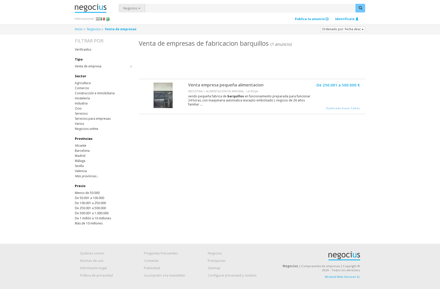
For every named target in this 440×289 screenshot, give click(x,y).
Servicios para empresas (93, 118)
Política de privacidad (96, 275)
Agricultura (83, 83)
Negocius (96, 8)
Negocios (130, 8)
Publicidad (152, 268)
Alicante (80, 145)
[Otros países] (108, 19)
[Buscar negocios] (360, 8)
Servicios (81, 113)
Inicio (78, 29)
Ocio (78, 108)
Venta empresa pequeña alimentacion (226, 85)
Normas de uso (92, 260)
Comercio (82, 88)
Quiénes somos (92, 253)
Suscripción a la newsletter (164, 275)
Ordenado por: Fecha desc (342, 29)
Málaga (80, 161)
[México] (103, 19)
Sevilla (79, 166)
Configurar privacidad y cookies (232, 275)
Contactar (151, 260)
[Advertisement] (252, 62)
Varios (79, 123)
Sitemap (214, 268)
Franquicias (217, 260)
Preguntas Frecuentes (161, 253)
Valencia (81, 171)
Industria (81, 103)
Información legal (93, 268)
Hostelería (82, 98)
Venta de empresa (104, 66)
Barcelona (82, 150)
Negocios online (86, 129)
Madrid (80, 156)
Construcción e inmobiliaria (95, 93)
